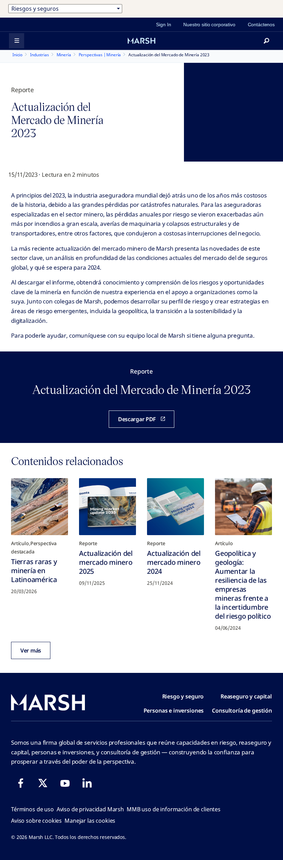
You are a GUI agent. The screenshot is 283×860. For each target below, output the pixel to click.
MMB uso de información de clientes (174, 809)
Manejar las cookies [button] (90, 820)
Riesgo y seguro (183, 696)
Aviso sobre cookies (36, 820)
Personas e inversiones (174, 710)
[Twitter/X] (43, 783)
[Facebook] (20, 783)
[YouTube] (65, 783)
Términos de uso (32, 809)
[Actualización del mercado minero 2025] (107, 506)
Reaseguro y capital (246, 696)
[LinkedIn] (87, 783)
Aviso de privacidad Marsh (90, 809)
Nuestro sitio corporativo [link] (209, 24)
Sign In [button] (163, 24)
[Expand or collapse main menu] (16, 40)
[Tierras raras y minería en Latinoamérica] (39, 506)
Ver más (30, 650)
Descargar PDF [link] (137, 419)
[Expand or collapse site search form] (266, 40)
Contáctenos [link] (261, 24)
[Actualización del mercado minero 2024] (175, 506)
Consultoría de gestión (242, 710)
